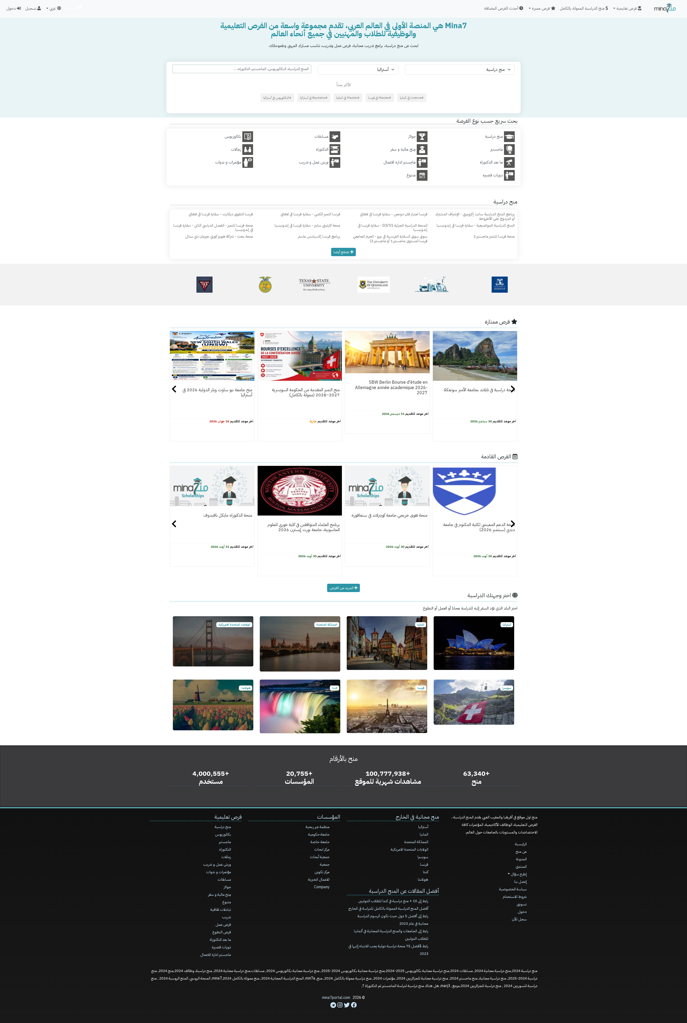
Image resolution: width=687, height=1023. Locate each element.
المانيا (424, 834)
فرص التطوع (221, 932)
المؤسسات (328, 817)
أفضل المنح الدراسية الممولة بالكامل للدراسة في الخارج (388, 908)
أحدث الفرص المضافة (501, 8)
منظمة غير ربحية (318, 827)
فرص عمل (223, 924)
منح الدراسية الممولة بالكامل (583, 8)
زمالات (226, 857)
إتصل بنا (520, 881)
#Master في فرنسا (379, 97)
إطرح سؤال (518, 874)
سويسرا (423, 857)
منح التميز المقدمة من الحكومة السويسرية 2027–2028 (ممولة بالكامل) (306, 392)
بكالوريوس (223, 834)
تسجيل (31, 8)
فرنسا (424, 864)
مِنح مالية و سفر (219, 894)
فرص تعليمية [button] (627, 8)
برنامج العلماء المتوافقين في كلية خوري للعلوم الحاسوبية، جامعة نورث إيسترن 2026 (304, 527)
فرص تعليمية (228, 817)
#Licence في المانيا (412, 97)
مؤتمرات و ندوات (218, 872)
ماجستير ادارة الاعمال (215, 954)
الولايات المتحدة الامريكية (409, 849)
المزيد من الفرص (342, 588)
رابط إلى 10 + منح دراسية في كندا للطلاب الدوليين (393, 901)
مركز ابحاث (322, 849)
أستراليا (423, 827)
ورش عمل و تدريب (217, 864)
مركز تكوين (322, 872)
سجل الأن (519, 919)
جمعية (325, 864)
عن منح (521, 851)
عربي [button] (52, 8)
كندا (425, 872)
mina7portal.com (336, 997)
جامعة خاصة (320, 842)
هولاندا (423, 879)
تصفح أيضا (342, 252)
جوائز (227, 887)
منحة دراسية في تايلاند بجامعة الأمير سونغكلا (479, 390)
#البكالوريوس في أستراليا (277, 97)
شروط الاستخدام (515, 896)
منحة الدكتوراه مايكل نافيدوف (227, 515)
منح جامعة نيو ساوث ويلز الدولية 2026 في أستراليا (217, 392)
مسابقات (224, 879)
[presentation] (174, 390)
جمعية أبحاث (320, 857)
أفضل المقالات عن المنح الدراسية (404, 891)
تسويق (71, 7)
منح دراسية (223, 827)
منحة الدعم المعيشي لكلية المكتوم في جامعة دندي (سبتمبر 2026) (479, 527)
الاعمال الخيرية (319, 879)
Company (322, 887)
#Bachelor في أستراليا (314, 97)
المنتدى (521, 866)
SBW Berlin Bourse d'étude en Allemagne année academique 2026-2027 (391, 387)
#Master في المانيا (348, 97)
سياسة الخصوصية (513, 889)
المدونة (521, 859)
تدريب (226, 917)
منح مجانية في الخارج (417, 817)
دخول (11, 8)
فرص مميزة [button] (541, 8)
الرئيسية (521, 844)
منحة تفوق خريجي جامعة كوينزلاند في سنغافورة (389, 515)
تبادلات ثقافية (220, 909)
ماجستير (225, 842)
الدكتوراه (225, 849)
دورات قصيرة (221, 947)
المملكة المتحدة (416, 842)
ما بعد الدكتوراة (220, 939)
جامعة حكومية (319, 834)
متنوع (226, 902)
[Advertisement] (343, 1011)
